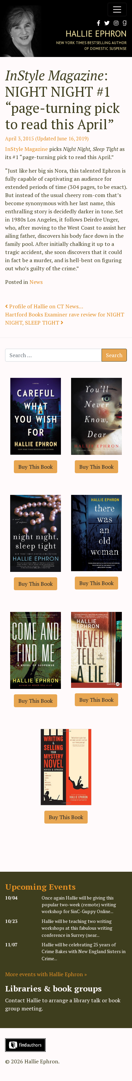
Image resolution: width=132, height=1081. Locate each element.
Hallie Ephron (96, 33)
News (36, 282)
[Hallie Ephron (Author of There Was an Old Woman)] (123, 23)
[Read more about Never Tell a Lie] (96, 649)
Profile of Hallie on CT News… (45, 306)
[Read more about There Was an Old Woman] (96, 532)
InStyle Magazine (26, 149)
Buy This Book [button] (35, 466)
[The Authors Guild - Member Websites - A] (25, 1044)
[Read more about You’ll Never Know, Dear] (96, 415)
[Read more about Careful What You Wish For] (35, 415)
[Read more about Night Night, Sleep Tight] (35, 532)
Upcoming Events (40, 886)
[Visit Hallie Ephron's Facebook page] (97, 23)
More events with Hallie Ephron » (46, 974)
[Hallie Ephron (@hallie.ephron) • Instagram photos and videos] (114, 23)
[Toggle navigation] (117, 9)
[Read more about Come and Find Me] (35, 649)
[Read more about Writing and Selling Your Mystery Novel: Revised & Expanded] (66, 766)
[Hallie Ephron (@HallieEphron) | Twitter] (106, 23)
